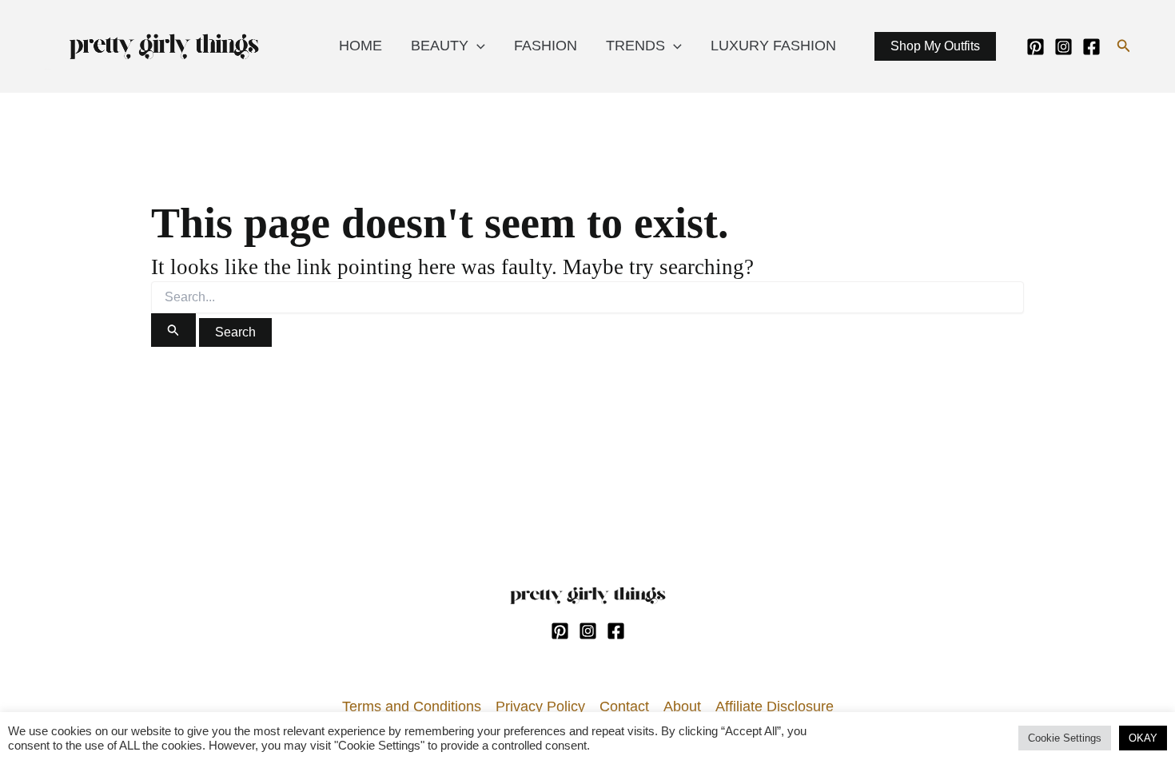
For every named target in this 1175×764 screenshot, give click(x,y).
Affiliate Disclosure (774, 706)
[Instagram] (1063, 47)
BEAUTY (439, 46)
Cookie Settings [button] (1064, 738)
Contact (624, 706)
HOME (360, 46)
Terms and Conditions (411, 706)
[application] (476, 46)
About (682, 706)
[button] (1124, 46)
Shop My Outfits (935, 46)
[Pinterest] (1035, 47)
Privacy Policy (540, 706)
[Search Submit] (173, 330)
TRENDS (635, 46)
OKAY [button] (1143, 738)
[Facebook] (1091, 47)
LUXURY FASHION (773, 46)
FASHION (545, 46)
